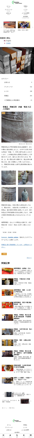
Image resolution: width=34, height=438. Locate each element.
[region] (17, 60)
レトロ (25, 427)
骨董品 (4, 253)
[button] (14, 72)
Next (33, 27)
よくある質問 (25, 430)
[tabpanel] (9, 27)
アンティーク (9, 427)
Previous (1, 27)
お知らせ (8, 430)
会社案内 (17, 432)
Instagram (9, 237)
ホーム (9, 425)
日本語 (8, 43)
